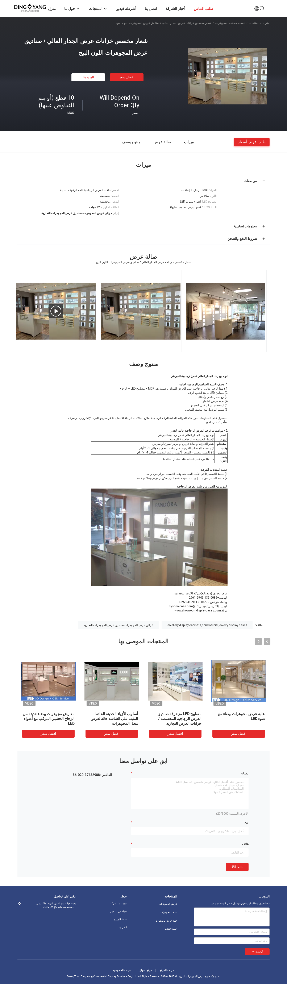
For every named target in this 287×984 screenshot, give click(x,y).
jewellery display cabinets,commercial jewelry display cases (207, 625)
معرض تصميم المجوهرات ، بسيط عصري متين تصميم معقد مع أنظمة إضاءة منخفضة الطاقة (49, 718)
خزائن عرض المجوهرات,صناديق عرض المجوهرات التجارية (118, 625)
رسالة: (244, 773)
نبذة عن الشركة (118, 903)
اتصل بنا (122, 927)
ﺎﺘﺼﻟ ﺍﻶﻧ (237, 867)
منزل (266, 23)
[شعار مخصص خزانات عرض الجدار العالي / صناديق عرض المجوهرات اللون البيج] (227, 76)
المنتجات (254, 23)
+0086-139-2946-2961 (204, 597)
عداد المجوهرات (169, 912)
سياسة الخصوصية (122, 970)
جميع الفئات (171, 928)
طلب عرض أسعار (252, 142)
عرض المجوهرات (168, 903)
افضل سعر (126, 77)
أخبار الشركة (175, 8)
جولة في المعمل (118, 911)
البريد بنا (88, 77)
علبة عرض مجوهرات (166, 920)
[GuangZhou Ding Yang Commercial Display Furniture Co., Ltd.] (30, 7)
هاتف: (245, 844)
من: (246, 822)
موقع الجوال (145, 970)
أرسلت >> (257, 951)
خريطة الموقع (167, 970)
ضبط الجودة (120, 919)
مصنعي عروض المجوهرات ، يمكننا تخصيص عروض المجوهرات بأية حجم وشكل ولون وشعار (175, 718)
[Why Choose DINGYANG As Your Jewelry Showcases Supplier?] (56, 311)
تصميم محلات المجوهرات (230, 23)
